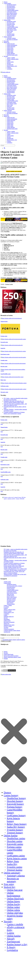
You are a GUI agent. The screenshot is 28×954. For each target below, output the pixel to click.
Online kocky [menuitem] (13, 904)
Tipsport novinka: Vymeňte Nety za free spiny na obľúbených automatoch (15, 575)
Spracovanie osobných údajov (11, 655)
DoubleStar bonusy (11, 4)
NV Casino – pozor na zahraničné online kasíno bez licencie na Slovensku (15, 399)
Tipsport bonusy (11, 18)
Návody (9, 63)
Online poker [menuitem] (13, 907)
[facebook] (11, 648)
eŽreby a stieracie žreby (13, 59)
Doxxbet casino (11, 22)
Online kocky (10, 49)
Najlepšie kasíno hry (9, 616)
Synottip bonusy (11, 17)
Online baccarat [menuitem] (14, 889)
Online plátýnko (11, 53)
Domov (5, 651)
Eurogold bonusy (11, 7)
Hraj (2, 424)
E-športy (9, 67)
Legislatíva (9, 68)
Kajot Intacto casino (12, 29)
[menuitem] (7, 792)
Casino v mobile (11, 57)
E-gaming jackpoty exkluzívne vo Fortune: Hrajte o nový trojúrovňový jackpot (14, 413)
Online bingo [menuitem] (13, 901)
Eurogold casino (11, 24)
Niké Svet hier (10, 594)
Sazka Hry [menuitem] (12, 864)
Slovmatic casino (4, 392)
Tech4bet (6, 627)
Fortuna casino (10, 25)
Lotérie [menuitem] (10, 932)
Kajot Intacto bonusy (12, 13)
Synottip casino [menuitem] (14, 867)
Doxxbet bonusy (11, 6)
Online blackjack (11, 46)
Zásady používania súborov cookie (12, 657)
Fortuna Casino (9, 284)
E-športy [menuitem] (11, 947)
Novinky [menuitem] (8, 921)
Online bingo (10, 48)
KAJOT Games (8, 611)
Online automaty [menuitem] (12, 872)
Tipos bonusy (10, 602)
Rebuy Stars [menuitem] (13, 861)
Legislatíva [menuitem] (12, 950)
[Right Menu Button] (14, 787)
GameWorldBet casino (12, 27)
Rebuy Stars (10, 31)
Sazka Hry (9, 32)
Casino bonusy (7, 3)
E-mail (2, 638)
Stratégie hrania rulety (12, 55)
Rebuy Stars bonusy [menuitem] (17, 824)
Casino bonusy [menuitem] (11, 795)
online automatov (14, 252)
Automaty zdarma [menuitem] (16, 875)
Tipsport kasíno (10, 35)
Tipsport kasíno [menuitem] (14, 869)
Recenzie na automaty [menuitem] (13, 880)
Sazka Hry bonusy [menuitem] (16, 826)
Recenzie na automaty (12, 39)
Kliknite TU (7, 268)
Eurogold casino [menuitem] (15, 844)
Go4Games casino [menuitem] (16, 855)
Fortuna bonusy (11, 9)
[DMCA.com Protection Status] (8, 671)
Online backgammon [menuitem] (13, 894)
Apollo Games (7, 581)
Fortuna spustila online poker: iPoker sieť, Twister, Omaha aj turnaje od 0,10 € (14, 566)
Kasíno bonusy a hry (12, 66)
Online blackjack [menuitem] (15, 898)
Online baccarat (11, 43)
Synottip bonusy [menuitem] (15, 829)
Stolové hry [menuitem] (9, 887)
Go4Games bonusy (11, 11)
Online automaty (8, 36)
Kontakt (6, 658)
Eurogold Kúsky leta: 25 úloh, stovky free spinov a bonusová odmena (14, 572)
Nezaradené (7, 619)
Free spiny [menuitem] (9, 884)
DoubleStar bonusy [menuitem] (16, 798)
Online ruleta (10, 52)
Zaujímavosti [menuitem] (13, 941)
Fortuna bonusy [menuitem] (14, 806)
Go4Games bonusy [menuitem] (16, 815)
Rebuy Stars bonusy (12, 14)
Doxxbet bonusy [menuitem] (15, 801)
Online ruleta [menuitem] (13, 910)
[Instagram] (16, 648)
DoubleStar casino (11, 21)
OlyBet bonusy (10, 595)
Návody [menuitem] (11, 938)
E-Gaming (6, 606)
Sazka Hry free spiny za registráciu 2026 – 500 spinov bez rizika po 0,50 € (15, 404)
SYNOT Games (8, 626)
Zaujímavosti (10, 64)
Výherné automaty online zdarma (12, 630)
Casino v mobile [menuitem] (15, 924)
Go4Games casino (11, 28)
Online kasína (7, 20)
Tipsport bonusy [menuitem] (15, 832)
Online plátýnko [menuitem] (15, 912)
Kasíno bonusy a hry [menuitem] (17, 944)
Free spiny (6, 41)
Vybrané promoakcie (9, 629)
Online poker (10, 50)
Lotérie (8, 60)
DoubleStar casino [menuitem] (16, 838)
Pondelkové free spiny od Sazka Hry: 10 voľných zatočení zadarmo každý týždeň (14, 401)
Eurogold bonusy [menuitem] (15, 804)
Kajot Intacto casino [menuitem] (17, 858)
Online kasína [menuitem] (10, 835)
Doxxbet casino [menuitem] (14, 841)
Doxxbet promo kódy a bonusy (14, 586)
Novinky (6, 56)
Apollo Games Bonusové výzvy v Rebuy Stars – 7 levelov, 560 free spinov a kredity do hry (15, 569)
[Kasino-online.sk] (5, 72)
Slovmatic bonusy (11, 599)
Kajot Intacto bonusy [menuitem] (13, 819)
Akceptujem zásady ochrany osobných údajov (13, 639)
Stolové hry (6, 42)
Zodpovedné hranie (8, 654)
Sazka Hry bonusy (11, 15)
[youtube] (6, 648)
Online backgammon (12, 45)
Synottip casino (10, 34)
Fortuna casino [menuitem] (14, 846)
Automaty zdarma (11, 38)
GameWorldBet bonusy (12, 10)
